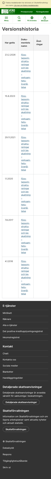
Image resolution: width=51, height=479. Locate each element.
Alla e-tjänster (10, 325)
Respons (7, 454)
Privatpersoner (27, 12)
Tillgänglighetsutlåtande (15, 460)
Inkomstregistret (11, 337)
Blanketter (8, 371)
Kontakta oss (9, 359)
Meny (6, 21)
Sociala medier (10, 365)
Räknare (7, 319)
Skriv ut (7, 467)
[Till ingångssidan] (8, 11)
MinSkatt (7, 313)
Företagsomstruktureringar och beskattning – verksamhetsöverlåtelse (26, 71)
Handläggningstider (13, 377)
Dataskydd (8, 447)
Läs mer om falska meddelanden (26, 5)
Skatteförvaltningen (16, 429)
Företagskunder (42, 12)
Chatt (5, 353)
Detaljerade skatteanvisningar (21, 402)
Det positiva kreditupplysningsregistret (23, 331)
